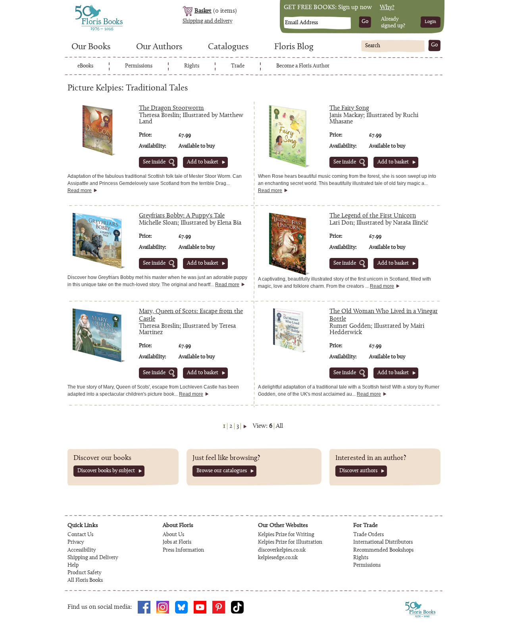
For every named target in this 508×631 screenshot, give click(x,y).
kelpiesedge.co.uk (278, 558)
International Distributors (383, 542)
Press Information (183, 550)
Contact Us (80, 535)
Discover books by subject (106, 471)
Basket (203, 11)
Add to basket (202, 162)
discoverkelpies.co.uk (282, 550)
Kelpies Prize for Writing (286, 535)
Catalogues (228, 47)
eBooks (85, 66)
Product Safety (84, 573)
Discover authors (358, 471)
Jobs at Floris (177, 542)
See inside (154, 162)
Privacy (75, 542)
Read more (79, 190)
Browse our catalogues (221, 471)
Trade (237, 66)
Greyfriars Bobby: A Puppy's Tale (182, 216)
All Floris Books (85, 580)
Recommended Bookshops (383, 550)
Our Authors (159, 47)
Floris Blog (294, 47)
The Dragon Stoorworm (171, 108)
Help (73, 565)
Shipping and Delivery (92, 558)
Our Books (90, 47)
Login (430, 21)
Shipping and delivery (207, 21)
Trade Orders (368, 535)
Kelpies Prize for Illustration (290, 542)
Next (245, 426)
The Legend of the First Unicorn (372, 216)
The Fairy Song (349, 108)
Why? (387, 7)
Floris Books (84, 7)
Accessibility (81, 550)
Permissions (138, 66)
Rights (191, 66)
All (279, 426)
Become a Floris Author (302, 66)
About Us (173, 535)
